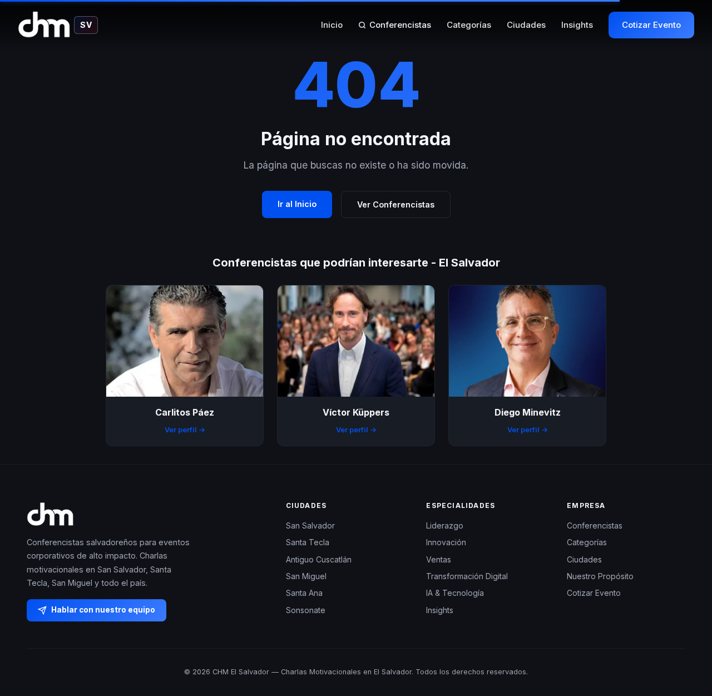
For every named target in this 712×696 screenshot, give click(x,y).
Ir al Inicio (297, 204)
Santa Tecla (307, 542)
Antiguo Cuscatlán (319, 559)
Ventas (438, 559)
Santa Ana (304, 593)
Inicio (332, 24)
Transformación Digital (467, 576)
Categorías (469, 24)
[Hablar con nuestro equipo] (683, 630)
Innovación (446, 542)
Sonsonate (305, 610)
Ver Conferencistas (395, 204)
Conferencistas (400, 24)
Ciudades (526, 24)
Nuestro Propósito (600, 576)
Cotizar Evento (651, 24)
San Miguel (306, 576)
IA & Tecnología (455, 593)
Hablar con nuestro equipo (103, 609)
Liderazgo (444, 525)
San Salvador (310, 525)
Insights (577, 24)
